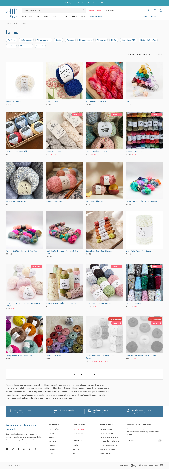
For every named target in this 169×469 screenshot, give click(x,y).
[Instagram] (13, 449)
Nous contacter (105, 453)
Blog (161, 16)
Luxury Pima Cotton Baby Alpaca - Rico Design (101, 356)
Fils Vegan (11, 46)
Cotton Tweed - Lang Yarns (96, 151)
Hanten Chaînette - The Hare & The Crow (141, 201)
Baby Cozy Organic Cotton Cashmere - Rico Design (23, 304)
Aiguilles (47, 16)
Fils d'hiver (11, 40)
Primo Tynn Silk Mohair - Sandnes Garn (141, 355)
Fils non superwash (43, 40)
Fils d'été (58, 40)
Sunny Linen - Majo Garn (95, 201)
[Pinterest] (29, 449)
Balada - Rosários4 (13, 101)
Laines (38, 16)
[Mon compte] (149, 10)
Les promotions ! (95, 10)
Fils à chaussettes (26, 40)
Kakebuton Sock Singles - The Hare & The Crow (62, 252)
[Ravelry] (7, 449)
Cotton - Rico (131, 101)
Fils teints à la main (85, 40)
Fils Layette (40, 46)
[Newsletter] (35, 449)
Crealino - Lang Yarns (134, 151)
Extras (83, 16)
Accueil (8, 23)
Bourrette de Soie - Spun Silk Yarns (99, 251)
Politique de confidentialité (109, 441)
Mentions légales (112, 445)
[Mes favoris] (155, 10)
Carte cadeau (109, 10)
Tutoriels (153, 16)
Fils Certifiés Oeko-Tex (148, 40)
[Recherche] (83, 10)
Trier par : (131, 54)
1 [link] (67, 374)
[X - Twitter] (24, 449)
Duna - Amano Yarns (54, 151)
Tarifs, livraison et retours (109, 437)
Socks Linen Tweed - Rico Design (98, 303)
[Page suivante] (101, 374)
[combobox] (54, 10)
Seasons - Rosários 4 (54, 201)
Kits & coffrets (27, 16)
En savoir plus (27, 443)
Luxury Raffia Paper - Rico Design (138, 251)
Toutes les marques (95, 16)
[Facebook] (18, 449)
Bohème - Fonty (52, 101)
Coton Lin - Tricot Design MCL (17, 151)
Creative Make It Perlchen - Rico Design (61, 303)
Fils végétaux (101, 40)
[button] (161, 10)
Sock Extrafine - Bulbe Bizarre (97, 101)
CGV (102, 445)
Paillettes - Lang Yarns (54, 355)
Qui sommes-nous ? (107, 429)
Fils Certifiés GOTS (128, 40)
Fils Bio (113, 40)
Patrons (75, 16)
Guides (144, 16)
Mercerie (56, 16)
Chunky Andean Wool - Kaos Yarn (19, 355)
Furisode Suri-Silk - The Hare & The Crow (21, 251)
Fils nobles (70, 40)
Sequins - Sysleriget (133, 303)
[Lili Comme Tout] (12, 13)
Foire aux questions (107, 433)
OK (160, 440)
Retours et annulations (107, 449)
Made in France (25, 46)
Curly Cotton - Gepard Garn (16, 201)
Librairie (66, 16)
